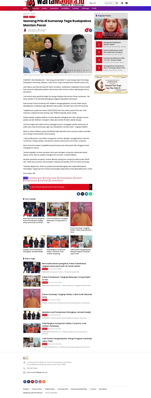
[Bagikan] (90, 30)
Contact (93, 389)
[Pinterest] (32, 381)
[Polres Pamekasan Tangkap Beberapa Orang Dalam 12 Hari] (58, 209)
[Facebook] (78, 194)
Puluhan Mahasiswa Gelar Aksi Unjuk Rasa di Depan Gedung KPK (113, 51)
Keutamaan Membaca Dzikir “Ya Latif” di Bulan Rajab (114, 59)
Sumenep (44, 181)
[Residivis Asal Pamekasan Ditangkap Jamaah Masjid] (34, 241)
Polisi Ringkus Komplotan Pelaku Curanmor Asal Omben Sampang (56, 252)
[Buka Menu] (126, 3)
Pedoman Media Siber (79, 389)
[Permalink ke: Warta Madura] (25, 30)
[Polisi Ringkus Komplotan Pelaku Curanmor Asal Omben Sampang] (58, 241)
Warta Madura (32, 29)
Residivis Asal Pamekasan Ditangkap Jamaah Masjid (33, 251)
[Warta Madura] (54, 3)
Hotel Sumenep (51, 178)
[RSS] (44, 381)
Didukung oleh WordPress (32, 393)
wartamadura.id (57, 181)
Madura (79, 178)
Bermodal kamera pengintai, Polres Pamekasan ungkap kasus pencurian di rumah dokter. (34, 221)
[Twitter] (82, 194)
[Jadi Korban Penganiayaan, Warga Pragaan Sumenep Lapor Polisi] (81, 241)
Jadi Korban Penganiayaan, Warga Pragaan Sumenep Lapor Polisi (80, 252)
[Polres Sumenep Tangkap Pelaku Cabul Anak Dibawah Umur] (81, 214)
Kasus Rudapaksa (66, 178)
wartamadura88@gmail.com (37, 372)
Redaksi (26, 389)
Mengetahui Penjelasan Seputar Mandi (112, 43)
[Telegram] (86, 194)
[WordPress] (36, 381)
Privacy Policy (37, 389)
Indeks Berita (50, 389)
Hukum (26, 17)
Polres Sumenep (31, 181)
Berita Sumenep (36, 178)
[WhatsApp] (90, 194)
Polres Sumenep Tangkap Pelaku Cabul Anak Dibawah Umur (80, 230)
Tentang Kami (63, 389)
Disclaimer (103, 389)
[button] (117, 3)
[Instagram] (40, 381)
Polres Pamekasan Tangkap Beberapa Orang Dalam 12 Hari (57, 221)
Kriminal (32, 17)
